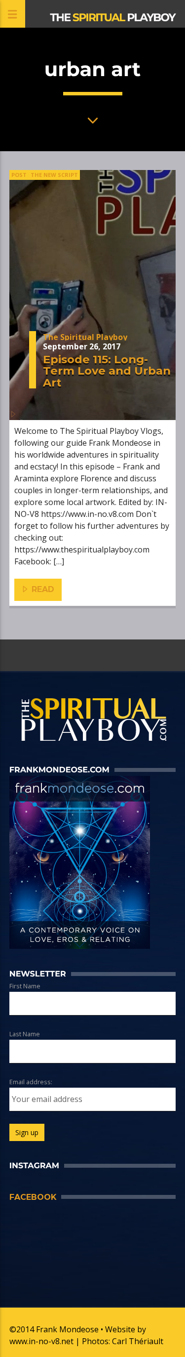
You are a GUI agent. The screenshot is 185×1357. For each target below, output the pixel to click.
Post (19, 174)
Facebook (32, 1197)
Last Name (24, 1033)
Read (41, 589)
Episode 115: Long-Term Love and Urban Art (107, 370)
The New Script (54, 174)
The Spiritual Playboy (85, 337)
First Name (24, 985)
